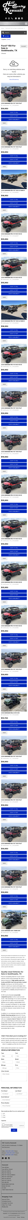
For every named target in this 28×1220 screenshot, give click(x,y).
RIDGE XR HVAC (6, 1186)
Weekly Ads (5, 1207)
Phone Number (5, 1103)
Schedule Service (6, 1201)
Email (4, 1117)
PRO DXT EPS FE (6, 1171)
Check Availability (14, 119)
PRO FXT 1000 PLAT (7, 1176)
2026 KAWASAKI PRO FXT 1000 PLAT (11, 103)
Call (4, 1113)
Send (14, 1130)
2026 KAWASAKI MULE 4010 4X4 (10, 713)
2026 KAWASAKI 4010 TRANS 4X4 (10, 930)
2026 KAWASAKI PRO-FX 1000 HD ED (11, 234)
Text (4, 1115)
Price (16, 1065)
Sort (24, 46)
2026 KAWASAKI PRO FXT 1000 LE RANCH (13, 190)
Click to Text (14, 116)
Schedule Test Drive (7, 1203)
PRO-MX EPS (5, 1182)
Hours (16, 1151)
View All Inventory (14, 79)
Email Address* (5, 1097)
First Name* (4, 1091)
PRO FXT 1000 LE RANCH (8, 1175)
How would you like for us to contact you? (13, 1111)
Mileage (3, 1065)
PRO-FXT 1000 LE (6, 1180)
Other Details (5, 1071)
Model (17, 1059)
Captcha (3, 1120)
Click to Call (14, 112)
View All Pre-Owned (7, 1169)
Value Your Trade (6, 1205)
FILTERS (7, 36)
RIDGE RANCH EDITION (8, 1184)
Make (2, 1059)
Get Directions (6, 1147)
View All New (5, 1167)
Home (2, 28)
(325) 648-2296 (9, 1151)
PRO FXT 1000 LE (6, 1173)
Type (2, 1053)
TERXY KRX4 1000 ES (7, 1190)
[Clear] (8, 39)
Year (16, 1053)
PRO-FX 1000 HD (6, 1178)
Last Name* (18, 1091)
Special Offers (6, 1199)
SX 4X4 (4, 1188)
